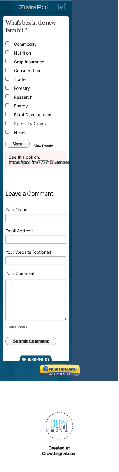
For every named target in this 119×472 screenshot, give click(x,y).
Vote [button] (17, 143)
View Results (43, 146)
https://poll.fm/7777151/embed (39, 162)
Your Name (16, 209)
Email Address (19, 230)
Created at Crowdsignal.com (59, 450)
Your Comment (20, 273)
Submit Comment (31, 341)
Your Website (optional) (28, 252)
